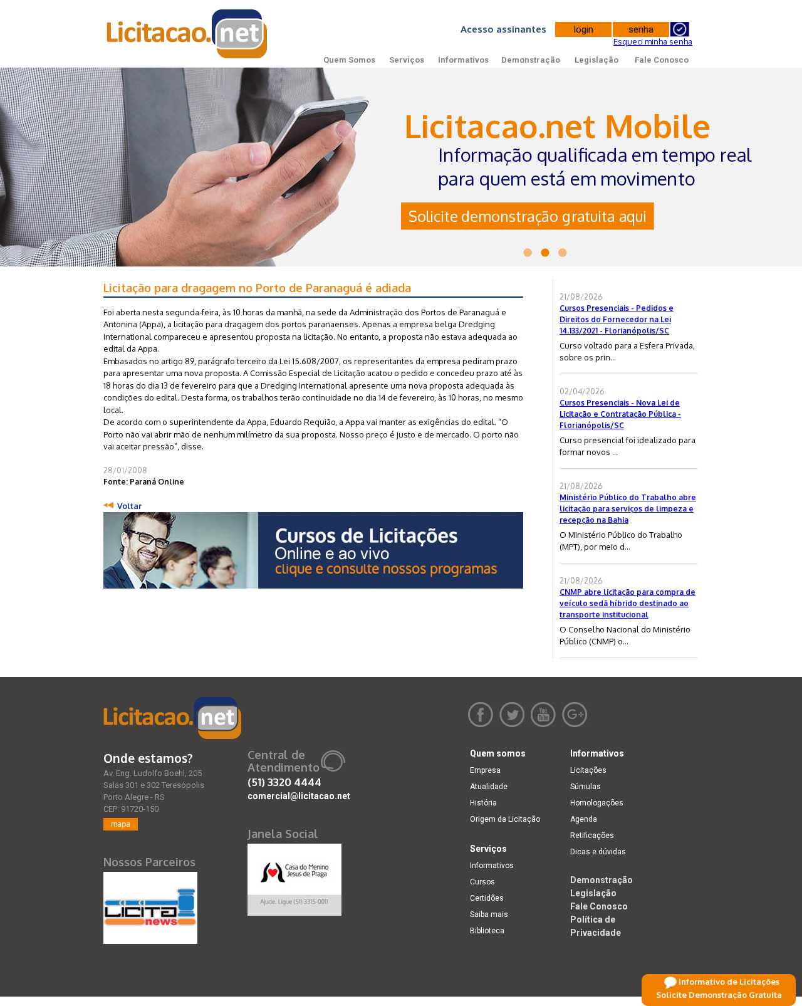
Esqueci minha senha (652, 41)
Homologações (596, 803)
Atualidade (489, 786)
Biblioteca (487, 930)
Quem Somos (349, 60)
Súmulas (585, 786)
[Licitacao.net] (172, 718)
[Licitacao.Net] (187, 33)
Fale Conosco (662, 60)
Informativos (463, 60)
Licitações (588, 770)
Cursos (482, 882)
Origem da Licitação (505, 819)
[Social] (294, 877)
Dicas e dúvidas (598, 851)
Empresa (485, 770)
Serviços (406, 60)
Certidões (487, 898)
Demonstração (530, 60)
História (483, 803)
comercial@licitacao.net (298, 796)
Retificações (592, 835)
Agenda (583, 819)
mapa (120, 824)
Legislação (596, 60)
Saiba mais (489, 914)
